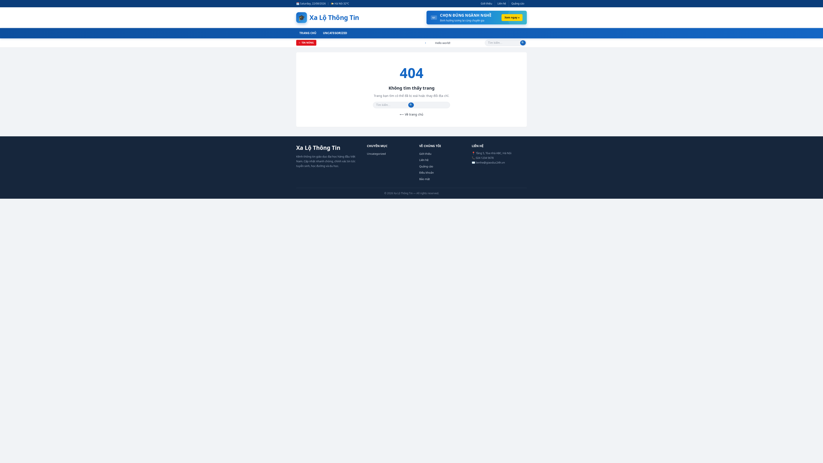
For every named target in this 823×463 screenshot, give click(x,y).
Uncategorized (335, 33)
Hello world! (436, 43)
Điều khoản (426, 172)
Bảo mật (424, 179)
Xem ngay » (512, 17)
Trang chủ (308, 33)
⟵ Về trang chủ (411, 114)
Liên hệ (501, 3)
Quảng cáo (517, 3)
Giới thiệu (486, 3)
